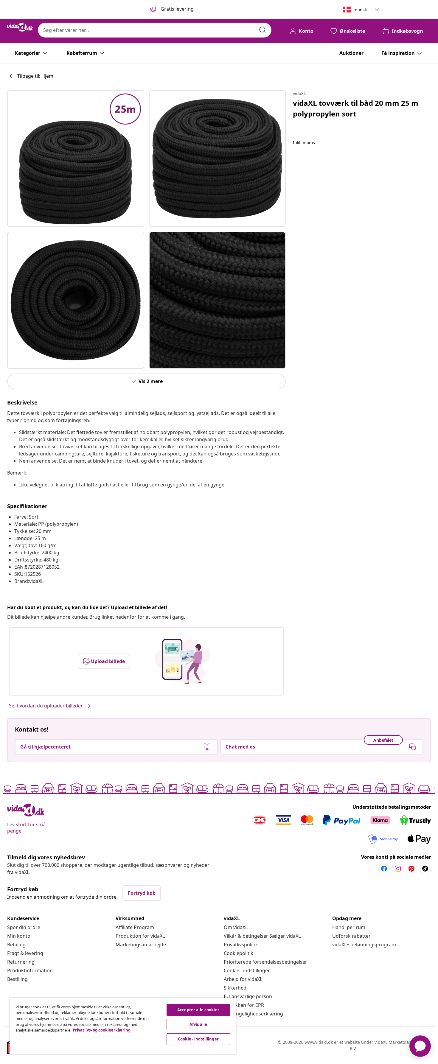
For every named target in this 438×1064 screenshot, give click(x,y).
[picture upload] (182, 661)
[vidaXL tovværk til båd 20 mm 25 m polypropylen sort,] (76, 159)
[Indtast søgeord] (262, 30)
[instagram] (398, 869)
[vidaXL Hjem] (20, 27)
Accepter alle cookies (198, 1009)
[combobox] (154, 30)
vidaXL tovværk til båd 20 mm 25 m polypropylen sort (355, 108)
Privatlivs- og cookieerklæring (102, 1030)
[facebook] (384, 869)
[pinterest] (411, 869)
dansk (361, 10)
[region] (123, 1026)
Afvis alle (198, 1024)
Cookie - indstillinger (247, 970)
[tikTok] (425, 869)
